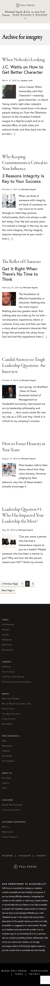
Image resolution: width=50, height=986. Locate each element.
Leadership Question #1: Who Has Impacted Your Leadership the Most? (23, 515)
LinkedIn (41, 856)
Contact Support (9, 837)
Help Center (7, 832)
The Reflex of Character (21, 262)
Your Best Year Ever (11, 714)
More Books (7, 724)
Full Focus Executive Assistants (16, 682)
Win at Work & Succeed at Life (16, 704)
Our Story (6, 778)
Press (4, 788)
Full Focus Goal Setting (13, 677)
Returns (5, 827)
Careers (5, 783)
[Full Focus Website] (25, 860)
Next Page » (8, 590)
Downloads (7, 756)
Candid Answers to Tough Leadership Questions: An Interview (23, 366)
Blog (4, 741)
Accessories (7, 650)
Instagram (24, 856)
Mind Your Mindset (10, 698)
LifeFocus (6, 666)
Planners (6, 629)
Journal (5, 634)
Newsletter (7, 746)
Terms (19, 974)
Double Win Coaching (12, 805)
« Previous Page (10, 583)
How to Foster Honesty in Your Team (23, 447)
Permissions (40, 971)
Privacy (34, 974)
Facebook (7, 856)
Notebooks (7, 640)
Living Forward (9, 719)
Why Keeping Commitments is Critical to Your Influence (25, 163)
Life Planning (8, 624)
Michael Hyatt (25, 5)
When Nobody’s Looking (23, 60)
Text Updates (8, 761)
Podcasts (6, 751)
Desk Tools (7, 644)
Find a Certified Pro (11, 810)
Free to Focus (8, 672)
